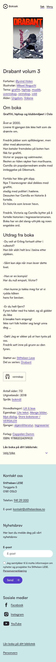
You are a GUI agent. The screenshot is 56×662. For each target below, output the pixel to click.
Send (10, 580)
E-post (7, 547)
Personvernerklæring (15, 570)
